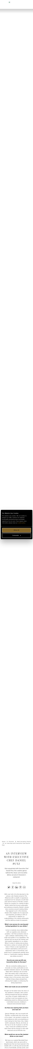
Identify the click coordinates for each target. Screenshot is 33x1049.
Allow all (16, 530)
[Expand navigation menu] (3, 3)
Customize (15, 535)
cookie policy (21, 522)
